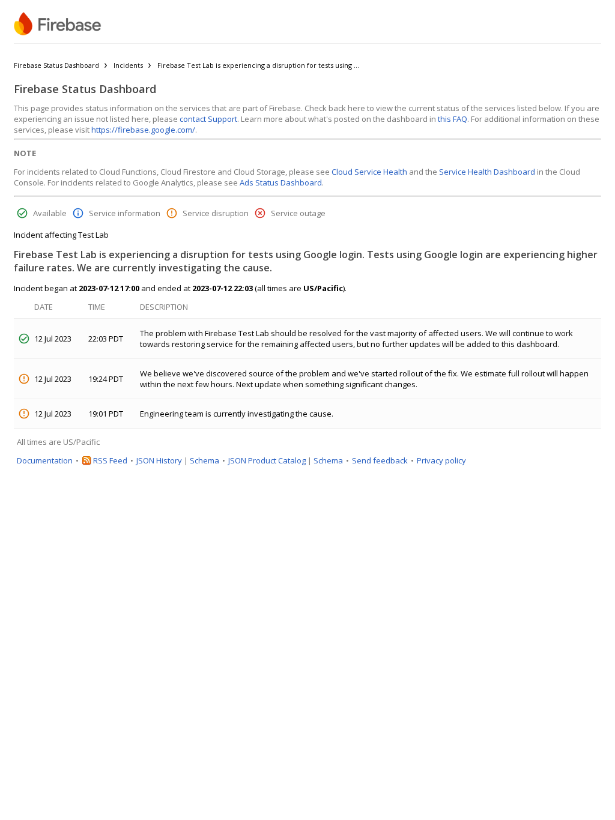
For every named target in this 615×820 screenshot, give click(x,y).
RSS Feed (110, 460)
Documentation (45, 460)
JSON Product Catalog (267, 460)
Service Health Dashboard (487, 171)
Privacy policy (441, 460)
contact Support (208, 118)
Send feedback (380, 460)
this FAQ (452, 118)
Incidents (128, 65)
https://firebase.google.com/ (143, 129)
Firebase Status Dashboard (56, 65)
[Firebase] (57, 24)
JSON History (159, 460)
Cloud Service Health (369, 171)
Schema (204, 460)
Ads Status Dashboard (281, 182)
